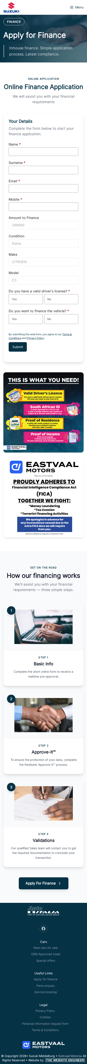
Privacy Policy (35, 338)
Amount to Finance (24, 218)
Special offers (45, 960)
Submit (17, 347)
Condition (16, 236)
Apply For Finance (41, 883)
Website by (56, 1060)
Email (14, 181)
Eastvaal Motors (69, 1056)
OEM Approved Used (45, 954)
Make (13, 254)
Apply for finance (45, 979)
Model (14, 273)
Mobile (15, 199)
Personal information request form (45, 1023)
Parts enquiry (46, 985)
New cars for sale (46, 947)
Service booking (45, 992)
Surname (17, 163)
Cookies (45, 1017)
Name (15, 144)
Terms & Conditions (45, 1030)
